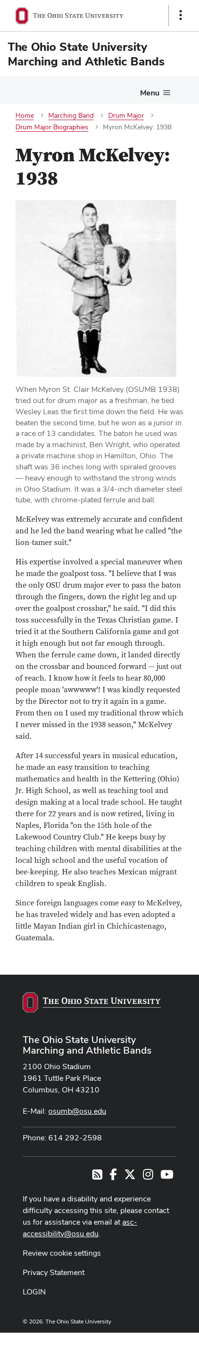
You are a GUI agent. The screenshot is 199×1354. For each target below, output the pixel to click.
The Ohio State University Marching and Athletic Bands (87, 1045)
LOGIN (34, 1292)
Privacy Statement (54, 1272)
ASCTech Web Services (146, 1341)
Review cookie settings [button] (62, 1253)
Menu (149, 93)
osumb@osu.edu (77, 1111)
